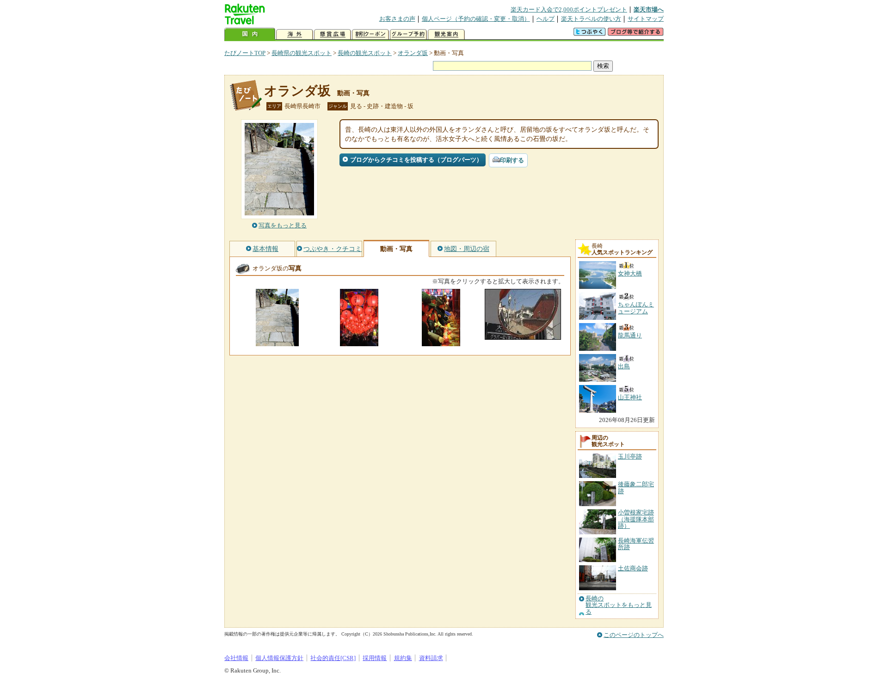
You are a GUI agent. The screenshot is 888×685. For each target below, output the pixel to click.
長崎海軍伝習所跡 (636, 543)
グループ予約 (408, 34)
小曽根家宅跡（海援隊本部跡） (636, 519)
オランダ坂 (413, 52)
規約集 (403, 657)
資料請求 (431, 657)
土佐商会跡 (633, 568)
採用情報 (375, 657)
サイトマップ (646, 18)
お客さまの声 (397, 18)
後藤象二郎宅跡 (636, 487)
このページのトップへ (634, 634)
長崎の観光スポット (365, 52)
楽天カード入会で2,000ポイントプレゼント (569, 9)
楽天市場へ (649, 9)
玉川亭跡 (630, 456)
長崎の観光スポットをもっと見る (619, 605)
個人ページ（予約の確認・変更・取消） (476, 18)
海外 (294, 34)
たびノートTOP (244, 52)
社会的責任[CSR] (333, 657)
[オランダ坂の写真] (277, 342)
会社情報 (236, 657)
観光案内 (446, 34)
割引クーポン (370, 34)
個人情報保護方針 (279, 657)
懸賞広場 (332, 34)
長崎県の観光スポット (301, 52)
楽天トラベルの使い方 (591, 18)
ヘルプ (545, 18)
